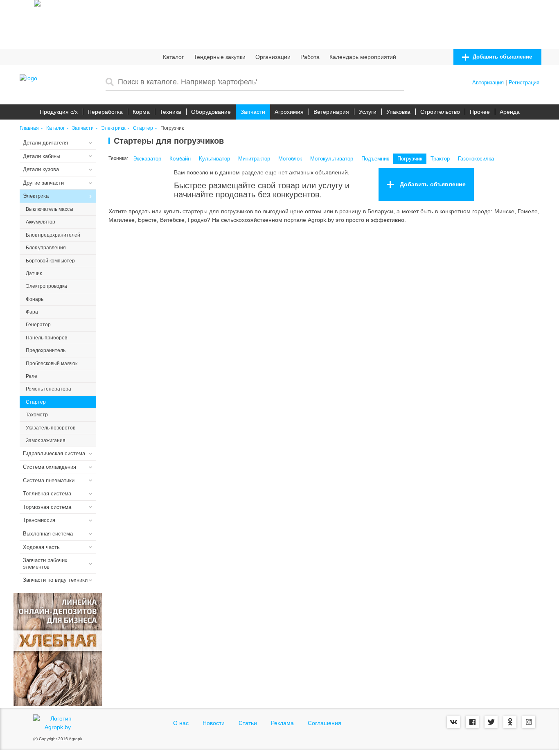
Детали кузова (41, 169)
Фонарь (34, 299)
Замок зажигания (45, 440)
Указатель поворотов (50, 428)
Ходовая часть (41, 547)
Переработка (105, 111)
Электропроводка (46, 286)
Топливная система (47, 493)
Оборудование (211, 111)
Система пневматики (48, 480)
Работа (310, 57)
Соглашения (324, 723)
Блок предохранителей (53, 235)
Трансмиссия (39, 520)
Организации (273, 57)
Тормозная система (47, 507)
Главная (29, 128)
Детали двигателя (45, 143)
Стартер (143, 128)
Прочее (480, 111)
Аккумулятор (40, 222)
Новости (214, 723)
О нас (181, 723)
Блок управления (46, 248)
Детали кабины (41, 156)
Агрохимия (289, 111)
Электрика (113, 128)
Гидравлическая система (54, 453)
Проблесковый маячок (51, 363)
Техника (170, 111)
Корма (141, 111)
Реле (31, 376)
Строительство (440, 111)
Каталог (173, 57)
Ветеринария (331, 111)
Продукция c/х (59, 111)
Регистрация (524, 82)
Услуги (367, 111)
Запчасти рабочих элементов (45, 563)
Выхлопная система (48, 534)
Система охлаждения (49, 467)
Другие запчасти (43, 183)
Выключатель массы (49, 209)
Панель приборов (46, 338)
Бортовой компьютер (50, 261)
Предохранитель (45, 350)
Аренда (510, 111)
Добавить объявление (501, 57)
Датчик (34, 273)
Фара (32, 312)
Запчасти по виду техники (55, 580)
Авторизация (488, 82)
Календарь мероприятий (362, 57)
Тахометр (37, 415)
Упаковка (398, 111)
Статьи (248, 723)
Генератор (38, 325)
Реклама (282, 723)
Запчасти (253, 111)
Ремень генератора (48, 389)
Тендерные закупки (220, 57)
